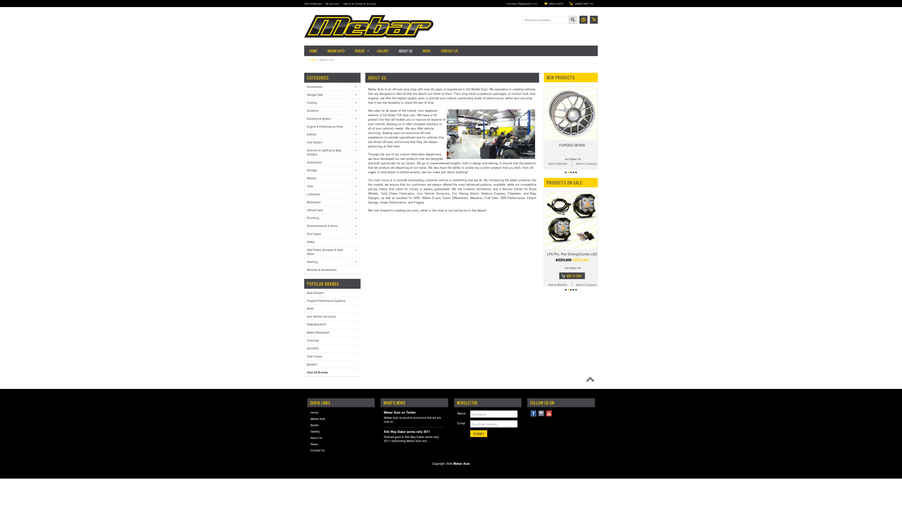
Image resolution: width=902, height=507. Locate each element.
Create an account (365, 3)
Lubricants (313, 194)
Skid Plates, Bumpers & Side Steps (325, 252)
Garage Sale (315, 94)
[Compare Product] (583, 20)
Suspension (314, 162)
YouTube (549, 413)
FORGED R (572, 145)
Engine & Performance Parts (325, 126)
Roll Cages (314, 234)
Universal (313, 340)
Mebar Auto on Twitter (400, 413)
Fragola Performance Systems (326, 301)
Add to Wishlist (557, 163)
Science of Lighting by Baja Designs (324, 152)
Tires (310, 186)
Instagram (541, 413)
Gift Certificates (313, 3)
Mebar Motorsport (318, 332)
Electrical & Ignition (319, 118)
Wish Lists (556, 3)
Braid (310, 308)
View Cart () (584, 3)
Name (461, 413)
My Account (332, 3)
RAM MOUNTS (316, 324)
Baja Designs (315, 293)
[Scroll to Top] (591, 380)
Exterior (312, 134)
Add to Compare (586, 163)
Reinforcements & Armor (322, 226)
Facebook (534, 413)
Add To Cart (574, 272)
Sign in (347, 3)
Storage (312, 170)
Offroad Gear (315, 210)
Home (313, 59)
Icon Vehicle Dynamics (321, 316)
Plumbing (313, 218)
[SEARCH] (572, 20)
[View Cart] (594, 20)
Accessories (314, 86)
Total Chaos (314, 356)
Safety (311, 242)
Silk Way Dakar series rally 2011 (407, 432)
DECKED (313, 348)
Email (461, 423)
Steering (312, 262)
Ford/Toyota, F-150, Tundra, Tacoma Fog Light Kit (572, 252)
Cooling (312, 102)
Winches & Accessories (322, 270)
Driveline (312, 110)
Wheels (311, 178)
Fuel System (315, 142)
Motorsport (313, 202)
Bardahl (312, 364)
